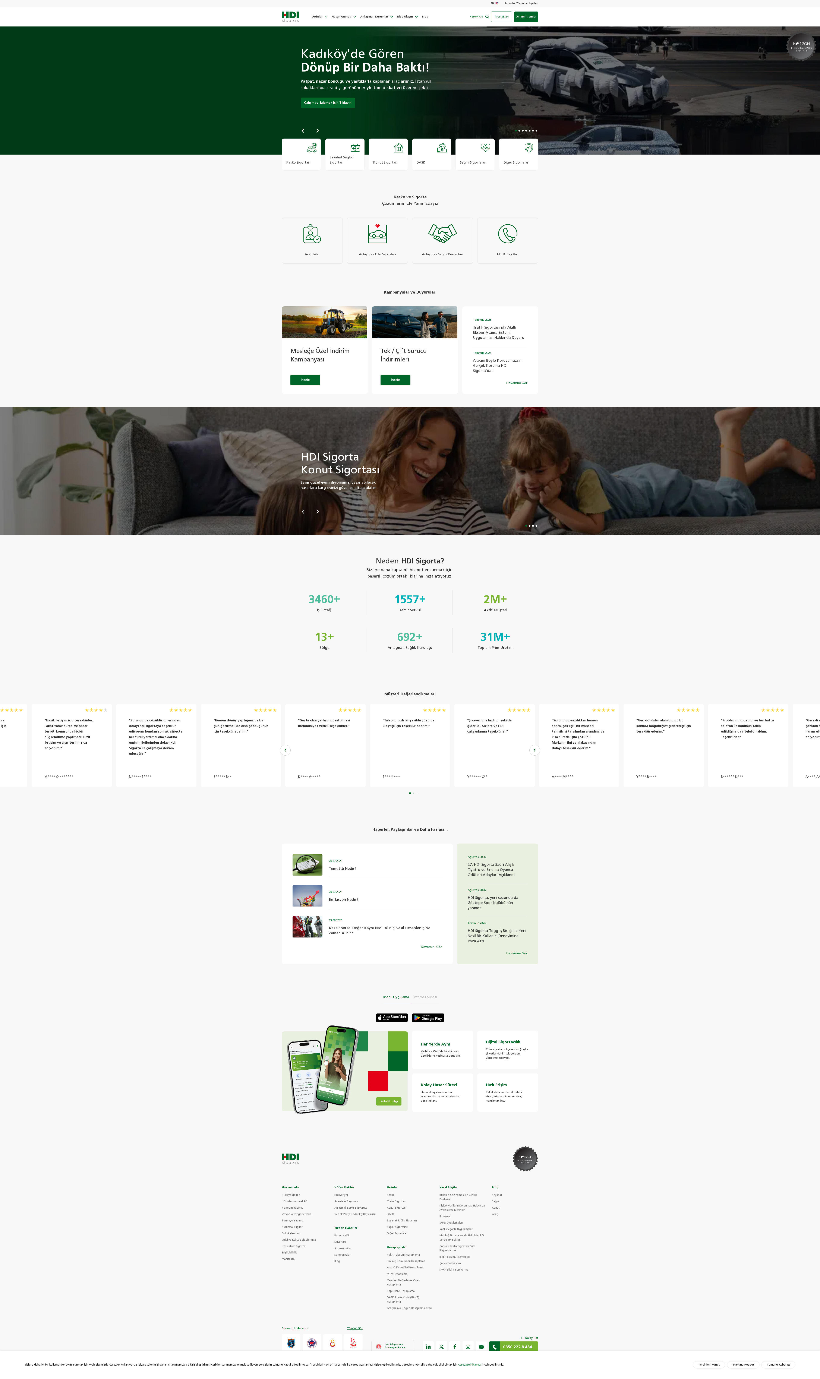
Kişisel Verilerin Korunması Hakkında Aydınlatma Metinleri (462, 1208)
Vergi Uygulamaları (451, 1223)
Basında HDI (341, 1235)
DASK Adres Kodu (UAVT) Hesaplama (403, 1299)
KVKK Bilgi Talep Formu (454, 1270)
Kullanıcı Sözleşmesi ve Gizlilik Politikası (458, 1197)
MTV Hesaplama (397, 1274)
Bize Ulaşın (405, 16)
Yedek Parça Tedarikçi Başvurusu (355, 1214)
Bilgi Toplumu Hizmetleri (454, 1257)
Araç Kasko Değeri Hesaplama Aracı (409, 1308)
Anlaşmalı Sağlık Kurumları (442, 254)
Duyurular (340, 1242)
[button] (303, 130)
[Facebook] (454, 1346)
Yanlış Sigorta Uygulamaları (456, 1229)
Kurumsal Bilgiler (292, 1227)
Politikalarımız (290, 1233)
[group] (301, 155)
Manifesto (288, 1259)
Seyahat (497, 1195)
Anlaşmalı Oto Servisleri (377, 254)
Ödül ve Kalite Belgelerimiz (299, 1240)
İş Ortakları (501, 17)
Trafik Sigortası (396, 1201)
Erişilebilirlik (289, 1253)
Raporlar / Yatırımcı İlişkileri (521, 3)
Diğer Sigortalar (397, 1233)
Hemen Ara (476, 17)
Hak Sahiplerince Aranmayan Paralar (395, 1346)
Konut (495, 1208)
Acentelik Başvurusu (346, 1201)
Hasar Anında (341, 16)
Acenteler (312, 254)
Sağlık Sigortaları (397, 1227)
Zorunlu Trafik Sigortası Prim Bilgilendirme (457, 1248)
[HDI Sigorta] (290, 17)
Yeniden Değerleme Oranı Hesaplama (403, 1282)
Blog (425, 16)
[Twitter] (441, 1346)
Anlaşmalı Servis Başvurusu (351, 1208)
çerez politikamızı (469, 1364)
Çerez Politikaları (450, 1263)
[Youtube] (481, 1347)
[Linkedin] (428, 1346)
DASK (390, 1214)
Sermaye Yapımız (293, 1221)
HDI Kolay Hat (507, 254)
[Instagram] (468, 1346)
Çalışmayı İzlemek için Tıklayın (327, 102)
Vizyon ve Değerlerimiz (296, 1214)
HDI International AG (294, 1201)
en (492, 3)
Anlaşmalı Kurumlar (374, 16)
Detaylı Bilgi (388, 1101)
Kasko (391, 1195)
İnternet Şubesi (425, 997)
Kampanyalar (342, 1255)
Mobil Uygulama (396, 997)
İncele (305, 380)
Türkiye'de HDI (291, 1195)
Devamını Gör (516, 383)
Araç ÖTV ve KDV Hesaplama (405, 1267)
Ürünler (317, 16)
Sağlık (495, 1201)
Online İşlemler (526, 16)
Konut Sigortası (396, 1208)
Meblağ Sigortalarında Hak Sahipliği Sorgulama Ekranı (461, 1237)
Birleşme (444, 1216)
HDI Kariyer (341, 1195)
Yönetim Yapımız (292, 1208)
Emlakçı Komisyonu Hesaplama (406, 1261)
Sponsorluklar (343, 1248)
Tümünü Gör (355, 1328)
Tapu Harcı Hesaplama (401, 1291)
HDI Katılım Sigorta (293, 1246)
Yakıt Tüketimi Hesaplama (403, 1255)
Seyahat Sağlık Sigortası (402, 1221)
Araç (495, 1214)
